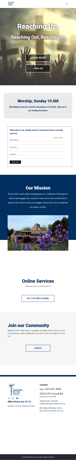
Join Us (38, 68)
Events (38, 348)
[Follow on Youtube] (17, 398)
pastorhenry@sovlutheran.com (51, 411)
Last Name (13, 154)
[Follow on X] (13, 398)
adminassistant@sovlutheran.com (52, 404)
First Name (13, 147)
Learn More (38, 57)
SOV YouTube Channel (38, 298)
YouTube (52, 107)
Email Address (15, 140)
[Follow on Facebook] (9, 398)
